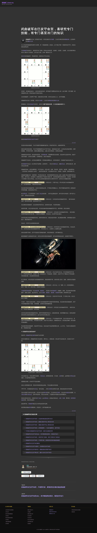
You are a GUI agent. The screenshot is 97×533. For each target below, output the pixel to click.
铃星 (64, 398)
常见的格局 (29, 515)
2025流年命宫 (25, 475)
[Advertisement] (48, 15)
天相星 (52, 39)
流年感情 (7, 523)
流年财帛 (7, 515)
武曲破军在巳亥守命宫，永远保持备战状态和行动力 (39, 418)
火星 (60, 376)
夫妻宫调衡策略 (8, 521)
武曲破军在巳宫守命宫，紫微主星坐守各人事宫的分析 (40, 421)
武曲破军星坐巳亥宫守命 (30, 139)
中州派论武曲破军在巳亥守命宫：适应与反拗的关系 (39, 431)
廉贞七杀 (30, 41)
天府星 (36, 199)
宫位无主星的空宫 (31, 519)
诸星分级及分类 (30, 513)
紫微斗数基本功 (30, 509)
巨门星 (36, 272)
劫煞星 (57, 292)
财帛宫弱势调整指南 (9, 513)
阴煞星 (48, 292)
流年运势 (7, 511)
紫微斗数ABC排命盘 (52, 511)
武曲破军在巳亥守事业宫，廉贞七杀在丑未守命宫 (38, 452)
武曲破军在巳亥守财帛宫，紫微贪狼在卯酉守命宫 (38, 449)
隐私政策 (73, 511)
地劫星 (42, 290)
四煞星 (28, 290)
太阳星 (36, 182)
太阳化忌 (24, 193)
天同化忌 (72, 376)
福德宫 (68, 392)
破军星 (30, 407)
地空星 (37, 290)
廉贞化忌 (62, 164)
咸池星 (52, 292)
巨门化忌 (40, 193)
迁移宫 (33, 335)
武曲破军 (24, 50)
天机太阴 (37, 212)
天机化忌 (42, 376)
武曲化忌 (55, 164)
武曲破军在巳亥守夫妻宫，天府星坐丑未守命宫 (38, 446)
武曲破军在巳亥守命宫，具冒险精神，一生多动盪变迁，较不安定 (43, 428)
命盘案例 (29, 523)
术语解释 (29, 511)
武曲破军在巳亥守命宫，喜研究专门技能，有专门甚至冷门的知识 (43, 437)
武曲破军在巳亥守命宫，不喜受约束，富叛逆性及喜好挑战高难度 (43, 440)
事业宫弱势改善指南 (9, 517)
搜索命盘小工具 (52, 513)
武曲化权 (44, 154)
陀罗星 (72, 398)
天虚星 (43, 292)
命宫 (23, 56)
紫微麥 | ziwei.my (8, 3)
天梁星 (36, 296)
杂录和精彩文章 (30, 521)
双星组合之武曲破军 (26, 472)
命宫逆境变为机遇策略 (9, 509)
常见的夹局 (29, 517)
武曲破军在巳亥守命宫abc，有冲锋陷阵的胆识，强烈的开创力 (42, 434)
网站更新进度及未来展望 (76, 509)
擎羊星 (45, 392)
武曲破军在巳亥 (41, 475)
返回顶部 (74, 142)
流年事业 (7, 519)
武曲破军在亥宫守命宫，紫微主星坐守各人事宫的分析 (40, 425)
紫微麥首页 (51, 509)
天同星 (36, 318)
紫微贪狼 (67, 39)
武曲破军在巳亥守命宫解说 (33, 443)
